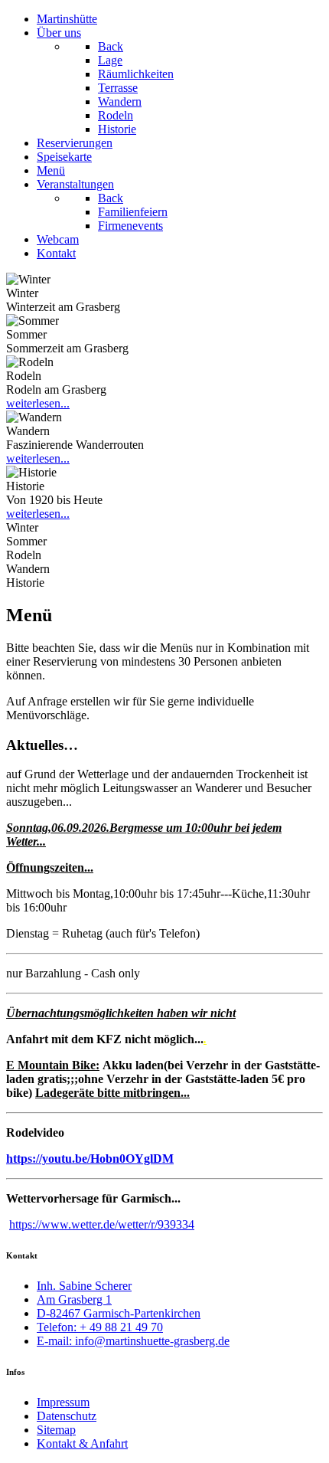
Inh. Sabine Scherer (84, 1285)
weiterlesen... (38, 403)
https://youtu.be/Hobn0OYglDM (90, 1158)
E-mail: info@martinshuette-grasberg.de (133, 1340)
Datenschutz (66, 1415)
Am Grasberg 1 (74, 1299)
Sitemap (56, 1429)
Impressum (63, 1402)
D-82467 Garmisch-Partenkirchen (118, 1313)
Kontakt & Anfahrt (82, 1443)
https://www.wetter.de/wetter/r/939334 (101, 1224)
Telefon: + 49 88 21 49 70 (100, 1327)
